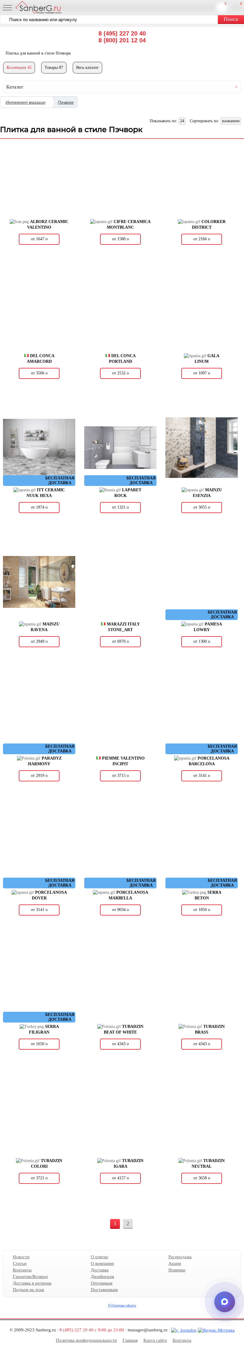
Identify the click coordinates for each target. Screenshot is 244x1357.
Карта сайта (155, 1340)
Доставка (100, 1270)
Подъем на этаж (28, 1289)
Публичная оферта (122, 1305)
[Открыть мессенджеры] (224, 1301)
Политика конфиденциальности (86, 1340)
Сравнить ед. (225, 3)
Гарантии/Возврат (30, 1276)
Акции (174, 1263)
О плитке (99, 1256)
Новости (21, 1256)
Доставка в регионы (32, 1283)
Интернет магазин (26, 102)
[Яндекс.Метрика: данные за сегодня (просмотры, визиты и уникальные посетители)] (216, 1330)
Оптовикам (101, 1283)
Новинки (176, 1270)
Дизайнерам (102, 1276)
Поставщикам (104, 1289)
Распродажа (180, 1256)
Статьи (19, 1263)
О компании (102, 1263)
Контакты (22, 1270)
